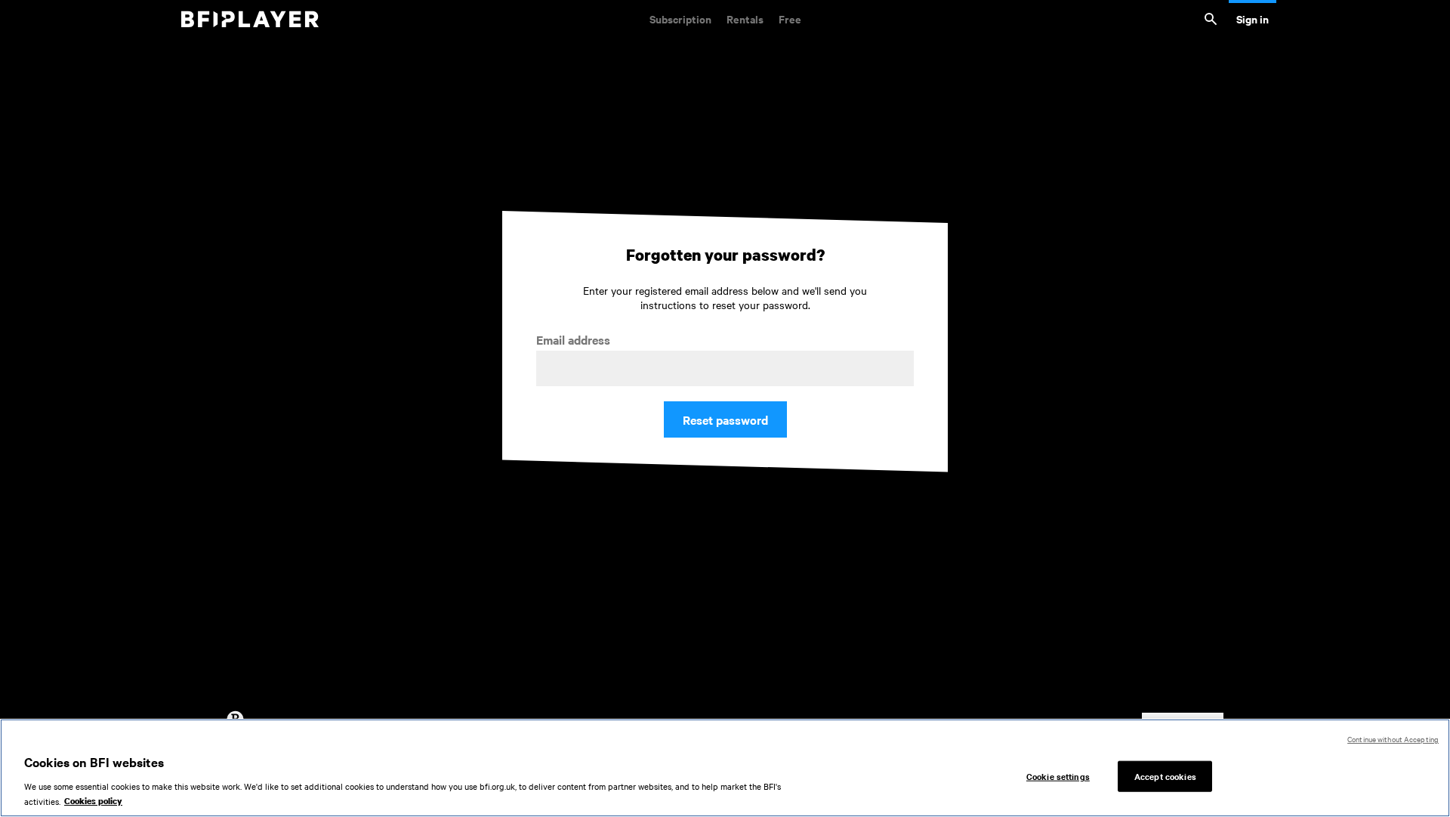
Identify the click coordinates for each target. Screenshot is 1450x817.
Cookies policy (93, 801)
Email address (573, 340)
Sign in (1252, 18)
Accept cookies (1165, 775)
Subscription (680, 18)
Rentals (745, 18)
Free (790, 18)
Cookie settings (1058, 775)
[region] (725, 768)
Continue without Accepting (1393, 738)
